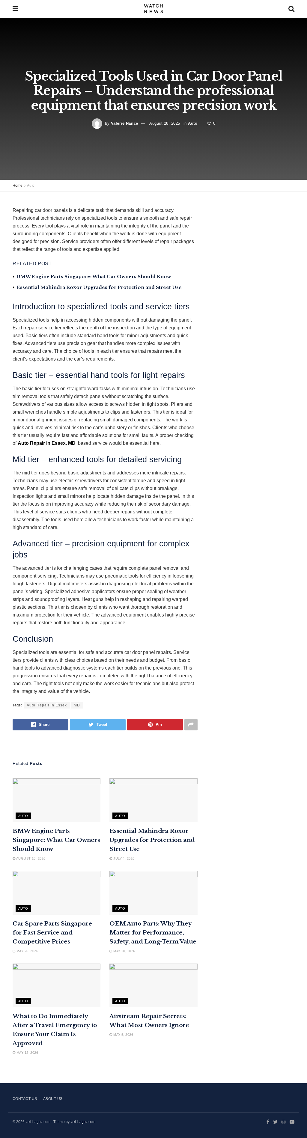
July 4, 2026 (123, 858)
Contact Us (25, 1099)
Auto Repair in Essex (47, 705)
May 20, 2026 (123, 951)
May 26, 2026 (26, 951)
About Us (53, 1099)
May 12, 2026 (26, 1052)
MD (77, 705)
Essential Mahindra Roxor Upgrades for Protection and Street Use (99, 287)
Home (17, 185)
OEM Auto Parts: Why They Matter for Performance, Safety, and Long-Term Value (152, 932)
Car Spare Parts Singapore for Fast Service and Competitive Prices (52, 932)
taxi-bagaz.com (82, 1122)
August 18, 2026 (30, 858)
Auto (192, 123)
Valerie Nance (124, 123)
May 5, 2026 (122, 1034)
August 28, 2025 (164, 123)
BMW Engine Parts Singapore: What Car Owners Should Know (94, 276)
